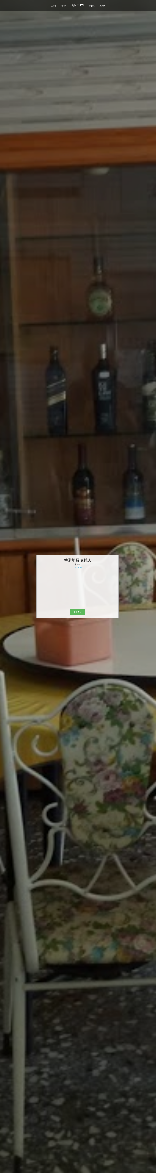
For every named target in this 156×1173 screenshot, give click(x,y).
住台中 (54, 5)
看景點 (92, 5)
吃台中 (64, 5)
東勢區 (77, 564)
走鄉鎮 (102, 5)
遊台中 (78, 5)
